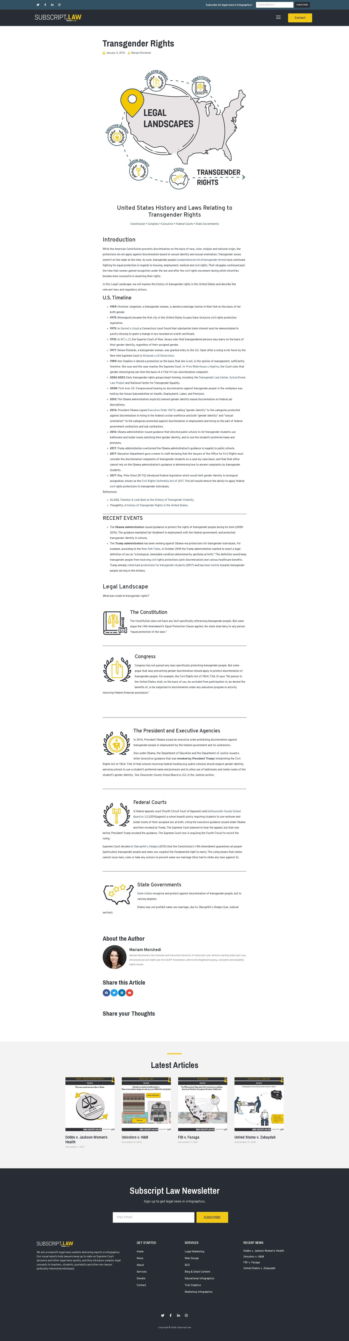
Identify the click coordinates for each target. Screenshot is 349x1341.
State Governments (207, 224)
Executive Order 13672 (161, 410)
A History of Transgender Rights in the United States (156, 505)
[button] (300, 18)
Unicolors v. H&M (135, 1137)
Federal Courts (184, 224)
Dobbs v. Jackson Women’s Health (86, 1139)
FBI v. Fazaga (188, 1137)
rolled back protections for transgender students (156, 565)
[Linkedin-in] (52, 4)
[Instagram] (59, 4)
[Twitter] (38, 4)
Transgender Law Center (213, 377)
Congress (153, 224)
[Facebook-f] (45, 4)
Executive (167, 224)
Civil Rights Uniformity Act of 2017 (163, 481)
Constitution (137, 224)
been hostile (211, 565)
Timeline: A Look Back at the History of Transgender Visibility (156, 500)
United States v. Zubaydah (255, 1137)
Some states (144, 893)
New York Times (151, 549)
